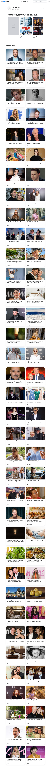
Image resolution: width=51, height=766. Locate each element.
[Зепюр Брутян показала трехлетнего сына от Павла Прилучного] (15, 675)
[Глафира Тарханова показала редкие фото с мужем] (15, 217)
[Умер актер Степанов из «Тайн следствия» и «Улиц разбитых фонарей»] (35, 257)
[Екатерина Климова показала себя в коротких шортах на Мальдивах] (15, 277)
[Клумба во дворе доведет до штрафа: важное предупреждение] (15, 715)
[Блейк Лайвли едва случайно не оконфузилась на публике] (35, 337)
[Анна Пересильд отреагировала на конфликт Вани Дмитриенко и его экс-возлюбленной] (15, 635)
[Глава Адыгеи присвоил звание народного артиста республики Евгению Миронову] (15, 735)
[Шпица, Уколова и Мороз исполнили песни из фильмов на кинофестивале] (15, 237)
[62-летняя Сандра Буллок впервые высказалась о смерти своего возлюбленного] (35, 615)
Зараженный (23, 36)
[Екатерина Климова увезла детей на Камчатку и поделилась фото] (35, 157)
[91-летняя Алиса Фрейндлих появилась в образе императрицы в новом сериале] (15, 396)
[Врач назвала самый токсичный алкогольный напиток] (15, 337)
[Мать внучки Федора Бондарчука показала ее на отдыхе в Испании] (15, 496)
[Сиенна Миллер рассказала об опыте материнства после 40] (15, 755)
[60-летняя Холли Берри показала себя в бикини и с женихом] (15, 357)
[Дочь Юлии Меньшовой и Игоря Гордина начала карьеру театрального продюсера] (35, 675)
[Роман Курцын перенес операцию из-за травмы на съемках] (15, 516)
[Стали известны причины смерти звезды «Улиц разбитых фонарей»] (15, 536)
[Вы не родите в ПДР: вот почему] (35, 536)
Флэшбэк (10, 36)
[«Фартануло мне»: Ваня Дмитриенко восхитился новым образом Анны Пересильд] (35, 217)
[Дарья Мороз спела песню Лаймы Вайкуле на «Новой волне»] (35, 357)
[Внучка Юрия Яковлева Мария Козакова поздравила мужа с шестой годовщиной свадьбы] (15, 297)
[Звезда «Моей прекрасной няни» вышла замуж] (35, 496)
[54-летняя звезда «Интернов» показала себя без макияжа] (15, 456)
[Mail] (4, 1)
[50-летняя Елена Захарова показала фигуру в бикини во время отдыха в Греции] (15, 695)
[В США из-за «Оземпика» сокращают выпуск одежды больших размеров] (35, 396)
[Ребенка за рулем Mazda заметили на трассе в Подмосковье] (35, 476)
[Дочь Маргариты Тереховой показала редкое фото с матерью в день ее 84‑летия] (15, 98)
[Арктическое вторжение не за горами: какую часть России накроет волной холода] (35, 317)
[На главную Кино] (7, 1)
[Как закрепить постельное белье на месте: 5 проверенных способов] (35, 297)
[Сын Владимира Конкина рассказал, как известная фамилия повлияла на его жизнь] (35, 137)
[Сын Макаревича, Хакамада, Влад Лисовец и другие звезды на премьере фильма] (15, 137)
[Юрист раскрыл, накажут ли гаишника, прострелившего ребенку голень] (15, 655)
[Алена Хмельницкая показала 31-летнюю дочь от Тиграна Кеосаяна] (35, 98)
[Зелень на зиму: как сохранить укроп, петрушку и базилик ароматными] (15, 257)
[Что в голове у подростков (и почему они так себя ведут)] (15, 476)
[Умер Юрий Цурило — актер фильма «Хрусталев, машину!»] (15, 376)
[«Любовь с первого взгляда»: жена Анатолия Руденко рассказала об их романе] (35, 197)
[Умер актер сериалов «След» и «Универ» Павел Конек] (35, 177)
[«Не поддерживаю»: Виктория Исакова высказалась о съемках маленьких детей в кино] (35, 117)
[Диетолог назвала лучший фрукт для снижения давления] (15, 556)
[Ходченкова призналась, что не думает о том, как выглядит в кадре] (15, 416)
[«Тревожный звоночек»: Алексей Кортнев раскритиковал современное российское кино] (35, 58)
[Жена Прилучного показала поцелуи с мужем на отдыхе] (15, 576)
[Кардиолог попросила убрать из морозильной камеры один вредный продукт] (15, 78)
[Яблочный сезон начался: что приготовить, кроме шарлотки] (35, 516)
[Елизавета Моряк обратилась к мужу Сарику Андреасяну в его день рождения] (35, 735)
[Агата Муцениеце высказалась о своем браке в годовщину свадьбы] (35, 277)
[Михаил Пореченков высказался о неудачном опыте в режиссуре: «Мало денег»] (35, 416)
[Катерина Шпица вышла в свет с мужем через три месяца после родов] (15, 177)
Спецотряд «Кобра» (37, 36)
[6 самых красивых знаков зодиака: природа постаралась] (15, 615)
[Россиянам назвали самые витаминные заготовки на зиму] (35, 596)
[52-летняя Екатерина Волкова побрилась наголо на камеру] (35, 755)
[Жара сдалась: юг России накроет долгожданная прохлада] (15, 436)
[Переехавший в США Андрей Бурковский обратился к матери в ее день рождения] (15, 58)
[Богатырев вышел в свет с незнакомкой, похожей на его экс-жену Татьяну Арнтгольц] (15, 197)
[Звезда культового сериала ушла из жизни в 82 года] (35, 655)
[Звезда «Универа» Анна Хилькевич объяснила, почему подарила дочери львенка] (35, 695)
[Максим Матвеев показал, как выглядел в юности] (15, 317)
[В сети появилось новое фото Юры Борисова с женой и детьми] (35, 715)
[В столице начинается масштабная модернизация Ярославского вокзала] (15, 596)
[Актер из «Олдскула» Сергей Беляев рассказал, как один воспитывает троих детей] (15, 157)
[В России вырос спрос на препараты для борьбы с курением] (35, 456)
